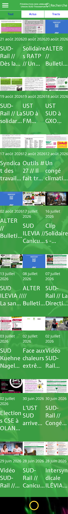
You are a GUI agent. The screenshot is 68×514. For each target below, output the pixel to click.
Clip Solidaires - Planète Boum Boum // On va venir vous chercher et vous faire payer (56, 233)
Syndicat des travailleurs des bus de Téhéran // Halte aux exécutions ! (11, 170)
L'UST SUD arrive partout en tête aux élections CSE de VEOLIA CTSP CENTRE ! (34, 415)
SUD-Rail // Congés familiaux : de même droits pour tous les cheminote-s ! (56, 415)
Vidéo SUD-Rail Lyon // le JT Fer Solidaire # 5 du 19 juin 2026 (56, 358)
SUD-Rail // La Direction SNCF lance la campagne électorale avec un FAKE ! (56, 295)
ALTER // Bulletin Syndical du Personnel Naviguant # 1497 (56, 56)
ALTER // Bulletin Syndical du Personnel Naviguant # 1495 (33, 295)
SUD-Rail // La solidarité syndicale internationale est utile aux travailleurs (11, 113)
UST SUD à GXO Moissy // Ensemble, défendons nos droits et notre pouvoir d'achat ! (56, 113)
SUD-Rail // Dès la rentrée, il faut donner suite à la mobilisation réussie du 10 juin (11, 56)
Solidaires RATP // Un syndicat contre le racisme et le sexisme (34, 56)
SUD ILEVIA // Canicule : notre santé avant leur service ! (34, 233)
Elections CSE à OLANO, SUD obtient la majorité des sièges (11, 420)
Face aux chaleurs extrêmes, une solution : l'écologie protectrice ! (34, 358)
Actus (32, 14)
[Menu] (5, 5)
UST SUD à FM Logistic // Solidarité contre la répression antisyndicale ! (34, 113)
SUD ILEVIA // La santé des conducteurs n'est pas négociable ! (11, 295)
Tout (10, 14)
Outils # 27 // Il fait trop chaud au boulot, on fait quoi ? (34, 170)
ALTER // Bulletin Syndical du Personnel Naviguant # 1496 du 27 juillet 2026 (11, 228)
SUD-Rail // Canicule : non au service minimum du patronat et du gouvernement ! (34, 478)
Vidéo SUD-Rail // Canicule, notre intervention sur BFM (11, 478)
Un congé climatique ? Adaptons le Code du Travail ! (56, 170)
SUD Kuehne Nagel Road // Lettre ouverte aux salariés (10, 358)
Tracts (56, 14)
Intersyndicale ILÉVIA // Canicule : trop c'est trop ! (56, 478)
